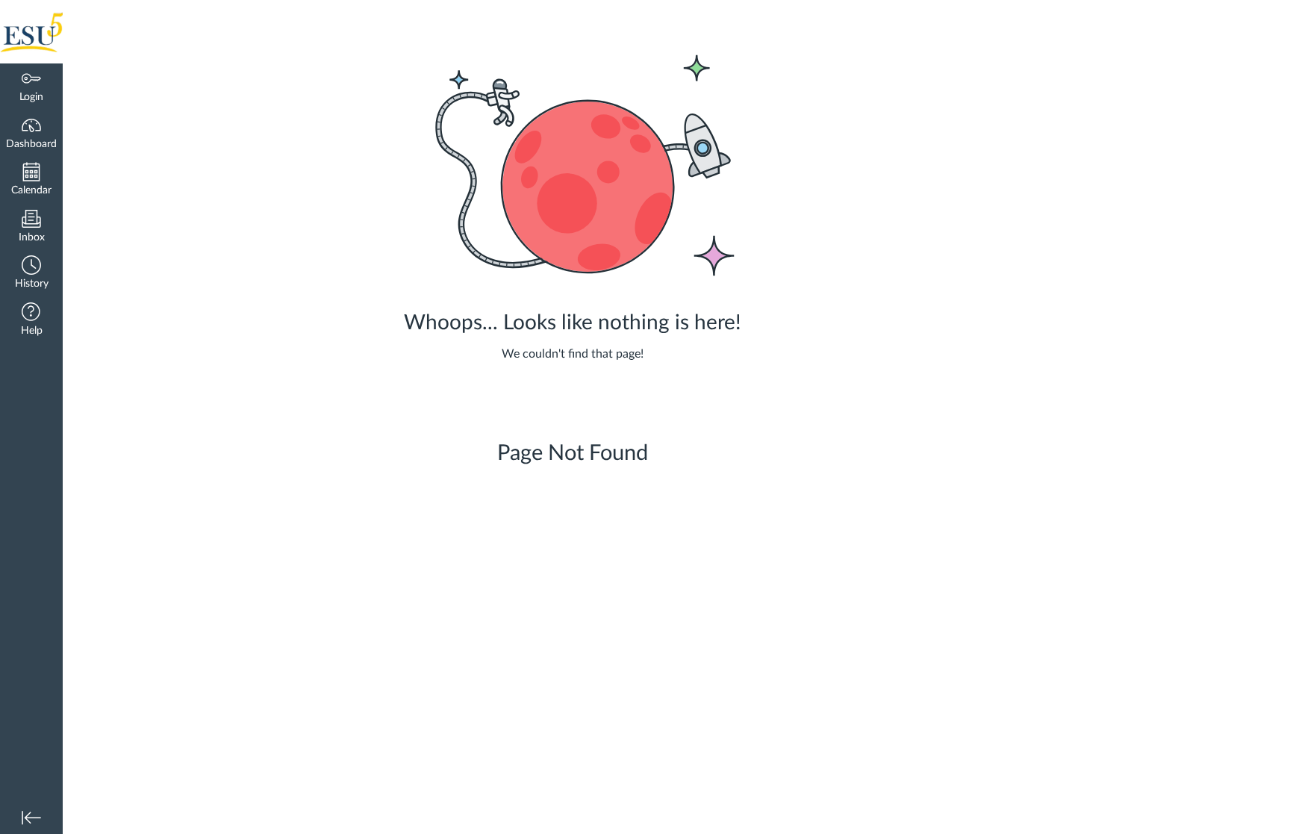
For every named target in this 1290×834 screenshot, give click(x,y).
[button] (31, 273)
